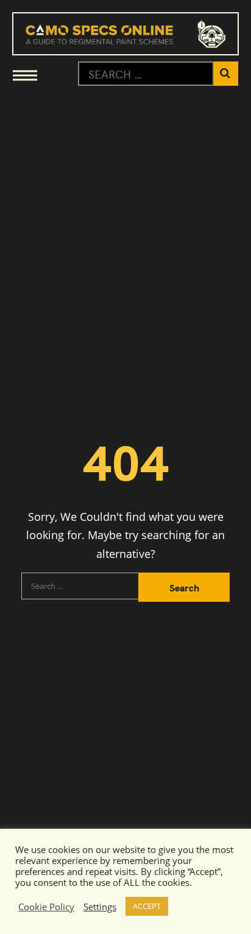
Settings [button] (99, 906)
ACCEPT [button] (147, 906)
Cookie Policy (46, 906)
